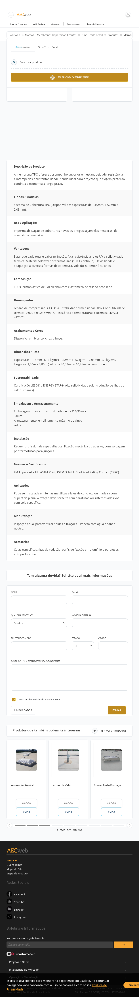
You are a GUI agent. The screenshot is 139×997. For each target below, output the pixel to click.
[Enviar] (123, 945)
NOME (14, 592)
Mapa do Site (14, 869)
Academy (55, 23)
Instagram (20, 917)
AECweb (15, 35)
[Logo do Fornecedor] (23, 47)
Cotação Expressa (95, 23)
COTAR (26, 811)
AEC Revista (39, 23)
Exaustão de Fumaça (107, 785)
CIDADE (102, 638)
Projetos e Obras (19, 962)
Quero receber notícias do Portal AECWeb (39, 699)
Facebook (19, 894)
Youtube (19, 902)
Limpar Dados (23, 710)
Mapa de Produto (17, 873)
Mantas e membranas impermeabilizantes (51, 35)
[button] (9, 825)
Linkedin (19, 909)
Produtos (113, 35)
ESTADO (76, 638)
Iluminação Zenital (21, 785)
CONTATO (26, 803)
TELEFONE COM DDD (21, 638)
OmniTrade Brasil (92, 35)
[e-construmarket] (21, 954)
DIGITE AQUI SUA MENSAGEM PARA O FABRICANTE (35, 661)
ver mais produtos (113, 730)
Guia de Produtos (18, 23)
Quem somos (14, 864)
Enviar (116, 710)
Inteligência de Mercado (24, 969)
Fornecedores (73, 23)
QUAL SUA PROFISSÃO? (22, 615)
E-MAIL (75, 592)
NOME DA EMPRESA (81, 615)
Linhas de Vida (61, 785)
